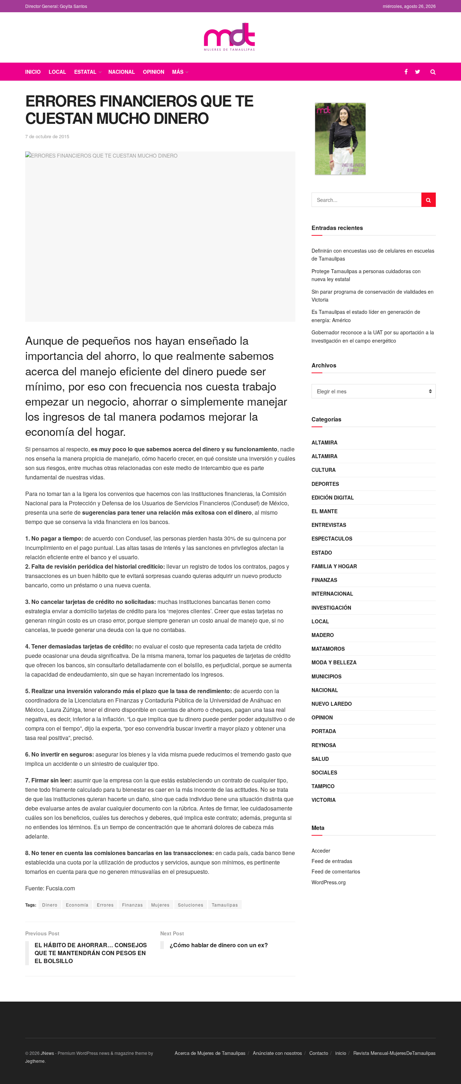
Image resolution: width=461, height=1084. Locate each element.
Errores (105, 905)
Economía (77, 905)
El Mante (324, 511)
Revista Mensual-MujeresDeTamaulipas (394, 1052)
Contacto (318, 1052)
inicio (340, 1052)
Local (57, 71)
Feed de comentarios (336, 871)
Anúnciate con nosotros (277, 1052)
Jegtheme (35, 1061)
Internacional (332, 593)
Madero (323, 634)
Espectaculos (332, 538)
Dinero (50, 905)
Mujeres (160, 905)
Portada (324, 731)
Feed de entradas (332, 860)
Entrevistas (329, 524)
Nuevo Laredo (332, 703)
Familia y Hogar (334, 566)
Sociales (324, 772)
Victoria (324, 799)
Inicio (33, 71)
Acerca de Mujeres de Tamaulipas (210, 1052)
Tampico (323, 786)
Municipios (326, 676)
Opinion (153, 71)
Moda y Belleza (334, 662)
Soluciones (190, 905)
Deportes (325, 483)
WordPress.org (329, 882)
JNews (47, 1053)
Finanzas (132, 905)
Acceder (321, 850)
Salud (320, 758)
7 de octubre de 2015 (47, 136)
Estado (322, 552)
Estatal (85, 71)
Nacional (121, 71)
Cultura (324, 469)
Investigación (331, 607)
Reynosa (324, 745)
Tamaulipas (225, 905)
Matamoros (328, 648)
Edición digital (333, 497)
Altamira (324, 442)
